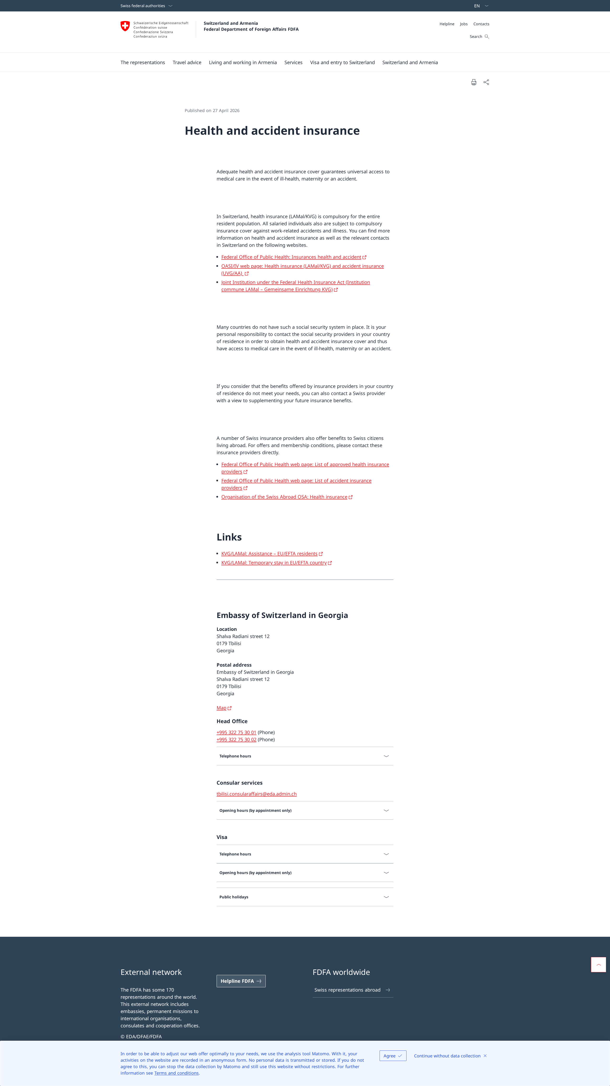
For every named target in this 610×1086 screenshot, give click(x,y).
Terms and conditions (176, 1073)
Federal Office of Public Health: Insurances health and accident (291, 257)
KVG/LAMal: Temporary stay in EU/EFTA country (274, 562)
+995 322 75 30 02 (236, 739)
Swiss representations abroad (348, 990)
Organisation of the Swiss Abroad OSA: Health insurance (284, 497)
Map (221, 708)
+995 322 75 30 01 (236, 732)
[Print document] (474, 82)
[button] (143, 62)
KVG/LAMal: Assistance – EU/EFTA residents (269, 553)
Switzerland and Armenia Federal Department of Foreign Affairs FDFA (251, 26)
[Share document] (486, 82)
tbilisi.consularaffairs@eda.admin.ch (257, 794)
